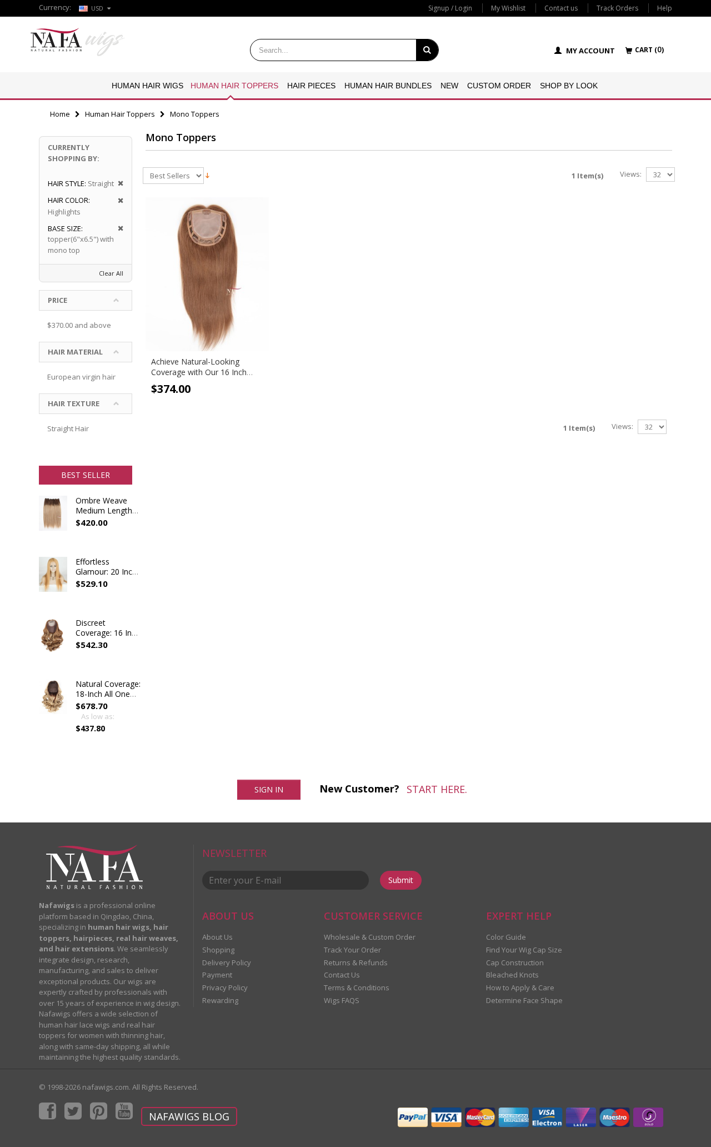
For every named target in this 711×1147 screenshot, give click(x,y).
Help (664, 8)
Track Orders (617, 8)
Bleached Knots (512, 975)
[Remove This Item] (117, 183)
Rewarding (220, 1000)
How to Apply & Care (520, 988)
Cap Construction (515, 963)
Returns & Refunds (356, 963)
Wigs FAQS (341, 1000)
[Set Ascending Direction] (207, 174)
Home (60, 114)
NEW (449, 85)
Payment (217, 975)
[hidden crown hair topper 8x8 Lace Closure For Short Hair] (53, 646)
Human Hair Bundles (388, 85)
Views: (631, 174)
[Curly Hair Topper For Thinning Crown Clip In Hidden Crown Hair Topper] (53, 707)
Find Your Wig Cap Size (524, 950)
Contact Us (342, 975)
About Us (217, 937)
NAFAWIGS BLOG (189, 1116)
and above (79, 325)
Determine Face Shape (524, 1000)
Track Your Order (352, 950)
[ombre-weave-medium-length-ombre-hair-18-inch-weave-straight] (53, 523)
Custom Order (499, 85)
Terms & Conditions (356, 988)
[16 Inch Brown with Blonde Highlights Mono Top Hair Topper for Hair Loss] (207, 274)
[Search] (427, 50)
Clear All (111, 273)
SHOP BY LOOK (569, 85)
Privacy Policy (225, 988)
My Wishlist (508, 8)
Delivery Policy (226, 963)
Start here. (437, 789)
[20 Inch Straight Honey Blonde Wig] (53, 584)
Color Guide (506, 937)
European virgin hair (81, 377)
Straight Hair (68, 428)
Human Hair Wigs (147, 85)
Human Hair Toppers (234, 85)
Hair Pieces (311, 85)
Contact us (561, 8)
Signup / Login (450, 8)
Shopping (218, 950)
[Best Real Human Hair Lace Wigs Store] (78, 42)
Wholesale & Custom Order (369, 937)
